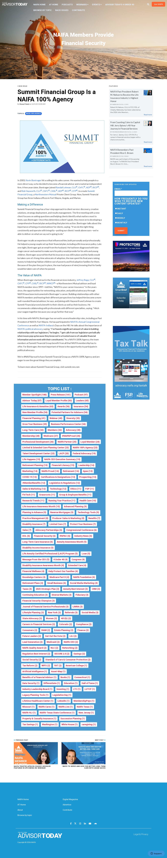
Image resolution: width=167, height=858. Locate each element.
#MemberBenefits (33, 483)
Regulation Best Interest (36, 653)
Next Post (99, 740)
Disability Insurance (33, 524)
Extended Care (77, 565)
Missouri (28, 706)
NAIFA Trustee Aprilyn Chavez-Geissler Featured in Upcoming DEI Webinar (32, 767)
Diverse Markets (62, 595)
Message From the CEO (35, 559)
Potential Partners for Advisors (70, 412)
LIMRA (78, 606)
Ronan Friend (24, 104)
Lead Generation (32, 642)
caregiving (89, 724)
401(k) (66, 618)
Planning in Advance (34, 512)
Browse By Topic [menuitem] (42, 10)
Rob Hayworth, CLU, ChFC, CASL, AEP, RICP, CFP (49, 191)
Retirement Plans (32, 583)
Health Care (87, 500)
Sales (26, 530)
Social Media (90, 612)
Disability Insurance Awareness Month (43, 565)
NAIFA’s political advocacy (30, 329)
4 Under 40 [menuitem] (119, 4)
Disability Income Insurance (38, 547)
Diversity (73, 418)
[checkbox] (131, 215)
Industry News (83, 536)
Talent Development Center (38, 453)
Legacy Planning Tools (35, 695)
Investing (62, 689)
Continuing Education (35, 595)
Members (55, 430)
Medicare (51, 436)
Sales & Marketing (34, 488)
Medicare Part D (59, 577)
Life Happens (31, 459)
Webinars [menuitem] (81, 4)
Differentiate (52, 683)
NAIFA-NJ (29, 712)
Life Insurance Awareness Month (41, 506)
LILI (73, 636)
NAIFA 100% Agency (33, 113)
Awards (63, 406)
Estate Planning (63, 630)
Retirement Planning (35, 465)
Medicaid (53, 642)
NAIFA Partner (67, 441)
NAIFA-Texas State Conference (57, 712)
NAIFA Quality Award (34, 648)
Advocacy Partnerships (48, 530)
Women (51, 618)
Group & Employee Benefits (75, 494)
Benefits (94, 518)
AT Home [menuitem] (53, 4)
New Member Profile (35, 412)
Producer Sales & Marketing (68, 518)
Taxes (27, 589)
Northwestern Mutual (45, 194)
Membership (31, 436)
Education (71, 683)
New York (54, 612)
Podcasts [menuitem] (67, 4)
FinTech (28, 494)
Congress (78, 559)
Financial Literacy (63, 465)
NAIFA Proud (50, 471)
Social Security (31, 659)
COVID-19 (29, 477)
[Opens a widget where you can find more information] (156, 854)
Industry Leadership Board (37, 689)
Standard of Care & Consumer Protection (68, 659)
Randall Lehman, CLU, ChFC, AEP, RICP (77, 187)
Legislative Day (62, 695)
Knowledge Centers (33, 577)
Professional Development (38, 441)
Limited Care (58, 524)
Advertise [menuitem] (67, 805)
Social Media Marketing (84, 583)
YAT (58, 665)
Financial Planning (33, 418)
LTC (77, 689)
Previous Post (21, 740)
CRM (96, 589)
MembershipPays (84, 701)
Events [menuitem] (96, 4)
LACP (64, 453)
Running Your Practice (61, 500)
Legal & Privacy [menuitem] (141, 834)
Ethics (75, 488)
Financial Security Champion (38, 600)
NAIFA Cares (47, 706)
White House (69, 724)
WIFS (46, 665)
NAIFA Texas (85, 706)
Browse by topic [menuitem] (24, 815)
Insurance (81, 406)
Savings (79, 653)
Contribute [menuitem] (78, 10)
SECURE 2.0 (61, 653)
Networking (70, 648)
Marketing (30, 471)
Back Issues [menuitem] (61, 10)
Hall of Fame (90, 683)
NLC (54, 648)
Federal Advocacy (84, 453)
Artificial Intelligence (34, 671)
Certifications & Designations (58, 477)
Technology (58, 488)
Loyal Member (90, 441)
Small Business (56, 583)
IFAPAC (65, 536)
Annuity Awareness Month (72, 541)
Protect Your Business (83, 524)
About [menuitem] (20, 810)
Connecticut (82, 677)
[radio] (131, 208)
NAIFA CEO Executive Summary (62, 459)
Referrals (71, 612)
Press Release (61, 394)
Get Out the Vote (55, 636)
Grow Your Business (34, 424)
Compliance (84, 624)
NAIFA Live (66, 706)
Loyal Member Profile (59, 400)
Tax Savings (30, 724)
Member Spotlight (34, 394)
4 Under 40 (60, 559)
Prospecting (87, 477)
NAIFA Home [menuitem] (39, 4)
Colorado (65, 624)
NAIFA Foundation (84, 577)
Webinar (56, 418)
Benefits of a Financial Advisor (39, 677)
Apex (88, 471)
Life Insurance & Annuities (37, 406)
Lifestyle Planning (33, 612)
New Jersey (86, 712)
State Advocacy (32, 618)
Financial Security (45, 536)
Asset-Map (58, 671)
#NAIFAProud (71, 436)
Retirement (71, 471)
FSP (89, 488)
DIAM (45, 630)
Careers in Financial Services (38, 624)
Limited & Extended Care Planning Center (45, 447)
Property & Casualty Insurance (39, 718)
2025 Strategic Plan (47, 589)
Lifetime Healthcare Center (37, 701)
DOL (26, 536)
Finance (83, 630)
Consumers (29, 630)
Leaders (82, 400)
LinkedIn (63, 701)
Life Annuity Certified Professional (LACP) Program (50, 553)
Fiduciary (82, 595)
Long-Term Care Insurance (37, 541)
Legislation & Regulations (64, 483)
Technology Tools (88, 512)
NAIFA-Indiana (46, 325)
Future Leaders (31, 636)
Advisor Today (32, 400)
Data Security (30, 683)
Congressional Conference (81, 530)
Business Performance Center (68, 424)
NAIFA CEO (71, 642)
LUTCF (90, 689)
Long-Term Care (33, 430)
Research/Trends (33, 500)
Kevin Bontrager (33, 180)
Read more (148, 115)
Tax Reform (30, 665)
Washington (49, 724)
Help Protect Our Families (63, 571)
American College (76, 665)
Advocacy (73, 430)
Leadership (86, 465)
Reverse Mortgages (61, 512)
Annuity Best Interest (75, 589)
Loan (86, 553)
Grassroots (47, 494)
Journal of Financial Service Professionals (45, 606)
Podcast (81, 394)
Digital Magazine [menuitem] (70, 799)
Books (65, 677)
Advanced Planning (75, 506)
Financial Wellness (33, 571)
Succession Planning (72, 718)
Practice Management (35, 518)
